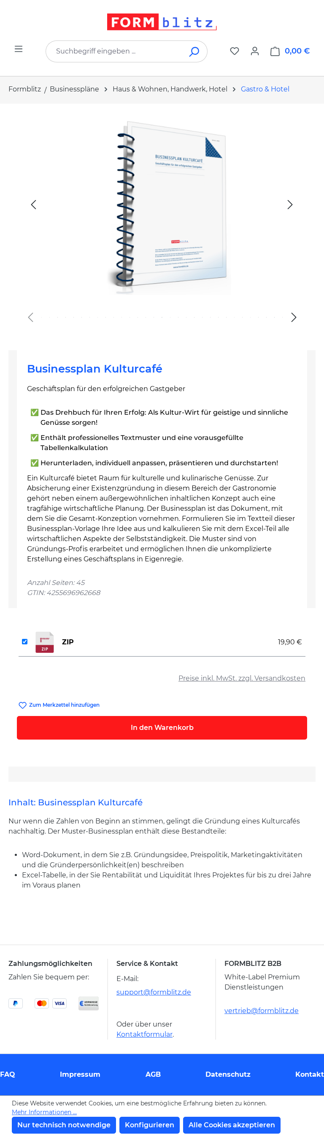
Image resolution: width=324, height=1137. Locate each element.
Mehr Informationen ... (44, 1112)
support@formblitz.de (153, 992)
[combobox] (114, 51)
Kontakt (309, 1074)
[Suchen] (195, 51)
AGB (153, 1074)
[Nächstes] (290, 204)
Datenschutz (228, 1074)
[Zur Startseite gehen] (162, 21)
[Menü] (18, 48)
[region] (162, 223)
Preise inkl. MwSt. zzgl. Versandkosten (241, 678)
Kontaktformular (144, 1034)
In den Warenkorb (162, 728)
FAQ (7, 1074)
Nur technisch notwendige (64, 1125)
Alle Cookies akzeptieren (232, 1125)
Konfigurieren (149, 1125)
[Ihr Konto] (255, 51)
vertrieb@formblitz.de (261, 1011)
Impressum (80, 1074)
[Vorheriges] (33, 204)
